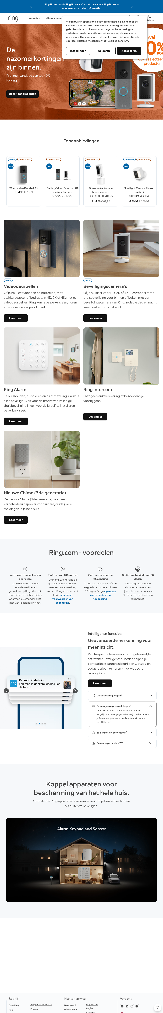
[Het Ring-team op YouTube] (122, 1005)
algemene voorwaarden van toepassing (62, 599)
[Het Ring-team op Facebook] (132, 1005)
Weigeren (103, 51)
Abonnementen (55, 17)
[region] (81, 860)
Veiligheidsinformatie (41, 1004)
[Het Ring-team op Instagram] (137, 1005)
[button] (157, 1007)
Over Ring (14, 1005)
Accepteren (129, 51)
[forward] (75, 690)
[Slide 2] (39, 723)
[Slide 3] (42, 723)
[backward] (6, 690)
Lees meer (16, 318)
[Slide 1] (36, 723)
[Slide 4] (45, 723)
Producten (34, 17)
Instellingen (78, 51)
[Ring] (13, 18)
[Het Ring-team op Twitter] (127, 1005)
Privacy (34, 1009)
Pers (11, 1010)
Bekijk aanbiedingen (22, 94)
